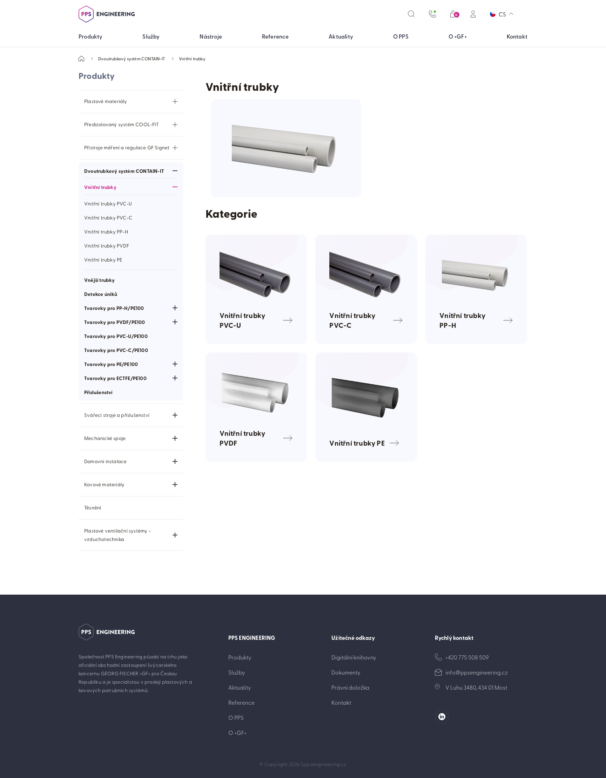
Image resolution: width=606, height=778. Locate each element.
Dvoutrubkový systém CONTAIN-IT (131, 58)
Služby (236, 672)
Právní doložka (350, 687)
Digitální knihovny (353, 657)
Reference (241, 702)
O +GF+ (237, 732)
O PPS (236, 717)
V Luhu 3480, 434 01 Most (476, 687)
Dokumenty (346, 672)
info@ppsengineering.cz (476, 672)
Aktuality (239, 687)
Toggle (175, 101)
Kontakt (341, 702)
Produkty (239, 657)
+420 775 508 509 (467, 657)
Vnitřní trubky (192, 58)
